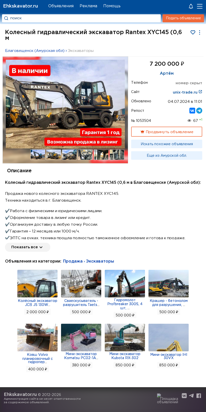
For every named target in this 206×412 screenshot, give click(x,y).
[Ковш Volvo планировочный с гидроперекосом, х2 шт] (37, 350)
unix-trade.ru (185, 92)
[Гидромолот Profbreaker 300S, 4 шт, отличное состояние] (125, 296)
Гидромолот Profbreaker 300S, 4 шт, (124, 304)
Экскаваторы (81, 50)
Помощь (112, 6)
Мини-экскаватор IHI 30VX (168, 356)
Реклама (88, 6)
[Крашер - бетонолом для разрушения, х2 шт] (168, 296)
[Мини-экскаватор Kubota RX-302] (125, 350)
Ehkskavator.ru (20, 6)
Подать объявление (183, 18)
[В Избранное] (193, 32)
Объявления (61, 6)
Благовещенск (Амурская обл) (35, 50)
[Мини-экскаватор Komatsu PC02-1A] (81, 350)
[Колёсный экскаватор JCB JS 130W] (37, 296)
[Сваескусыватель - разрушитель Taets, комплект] (81, 296)
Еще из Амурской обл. (167, 155)
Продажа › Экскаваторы (88, 261)
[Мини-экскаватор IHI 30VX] (168, 350)
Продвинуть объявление (169, 132)
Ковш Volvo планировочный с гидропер (37, 358)
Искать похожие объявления (167, 144)
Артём (167, 73)
